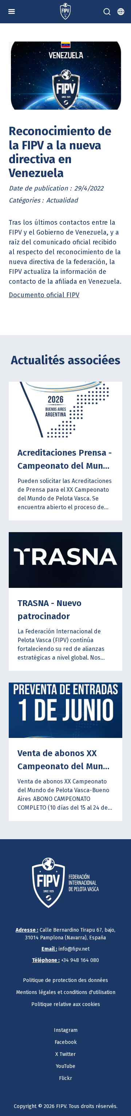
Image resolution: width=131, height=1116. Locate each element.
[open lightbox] (65, 76)
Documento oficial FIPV (44, 295)
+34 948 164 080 (65, 960)
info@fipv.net (65, 949)
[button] (11, 11)
